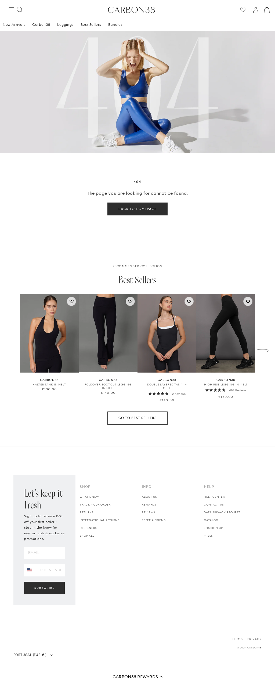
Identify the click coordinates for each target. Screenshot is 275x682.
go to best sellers (137, 418)
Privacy (254, 639)
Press (208, 535)
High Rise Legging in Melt (226, 384)
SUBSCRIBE (44, 588)
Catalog (211, 520)
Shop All (87, 535)
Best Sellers (91, 24)
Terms (237, 639)
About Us (149, 497)
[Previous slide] (13, 348)
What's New (89, 497)
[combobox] (30, 570)
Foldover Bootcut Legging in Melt (108, 386)
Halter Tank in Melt (49, 384)
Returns (86, 512)
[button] (137, 676)
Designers (88, 528)
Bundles (115, 24)
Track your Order (95, 504)
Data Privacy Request (222, 512)
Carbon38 (41, 24)
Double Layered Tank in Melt (167, 386)
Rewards (149, 504)
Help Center (214, 497)
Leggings (65, 24)
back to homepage (137, 209)
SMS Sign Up (213, 528)
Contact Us (214, 504)
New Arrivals (14, 24)
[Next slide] (262, 348)
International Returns (99, 520)
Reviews (148, 512)
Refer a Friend (154, 520)
